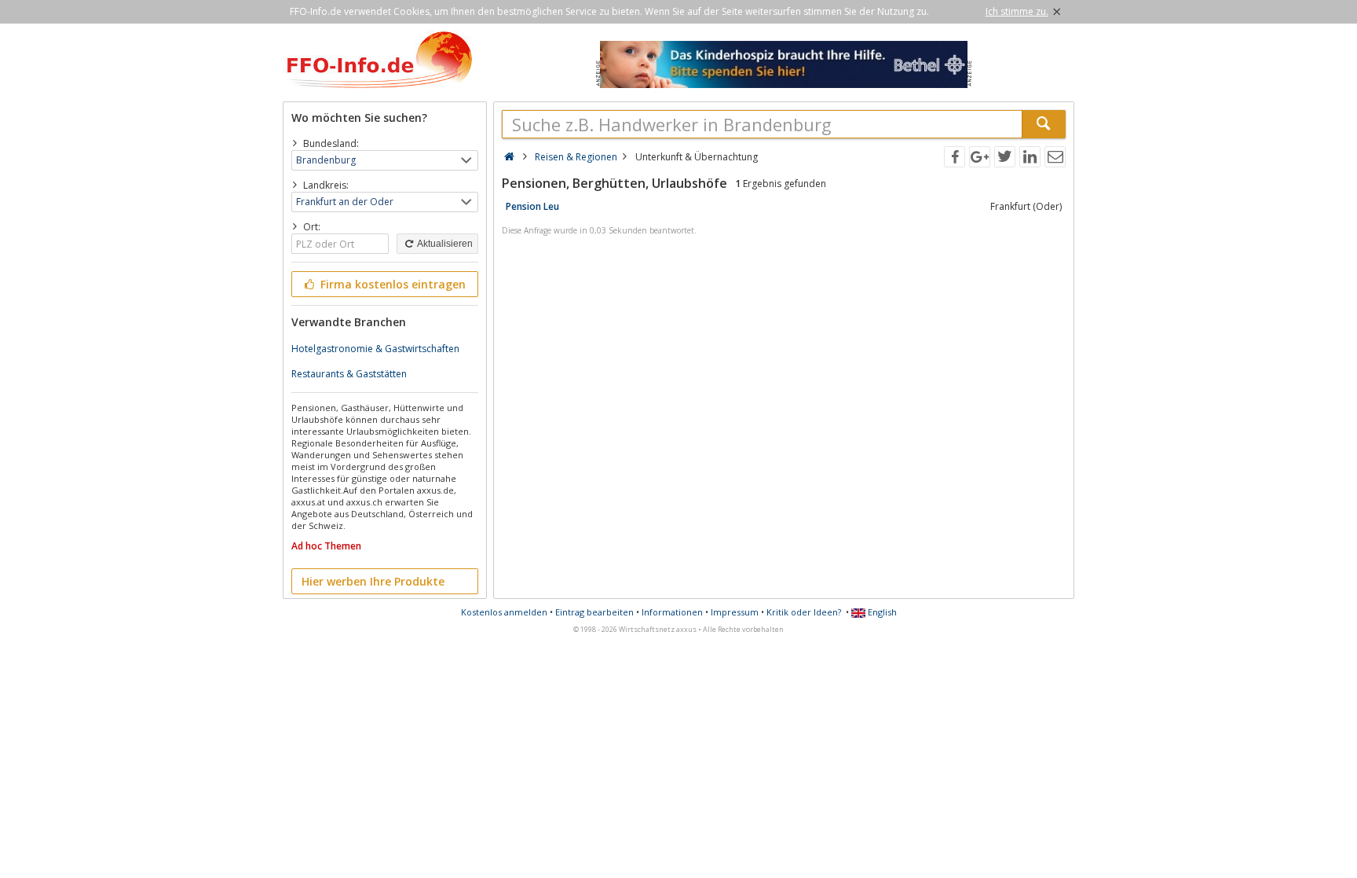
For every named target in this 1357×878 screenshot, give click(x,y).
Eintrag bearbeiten (594, 612)
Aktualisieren (444, 243)
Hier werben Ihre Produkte (373, 581)
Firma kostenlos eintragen (391, 284)
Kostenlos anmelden (504, 612)
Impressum (735, 612)
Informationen (672, 612)
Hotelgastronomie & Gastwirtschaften (375, 348)
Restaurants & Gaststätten (349, 373)
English (881, 612)
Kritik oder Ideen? (803, 612)
